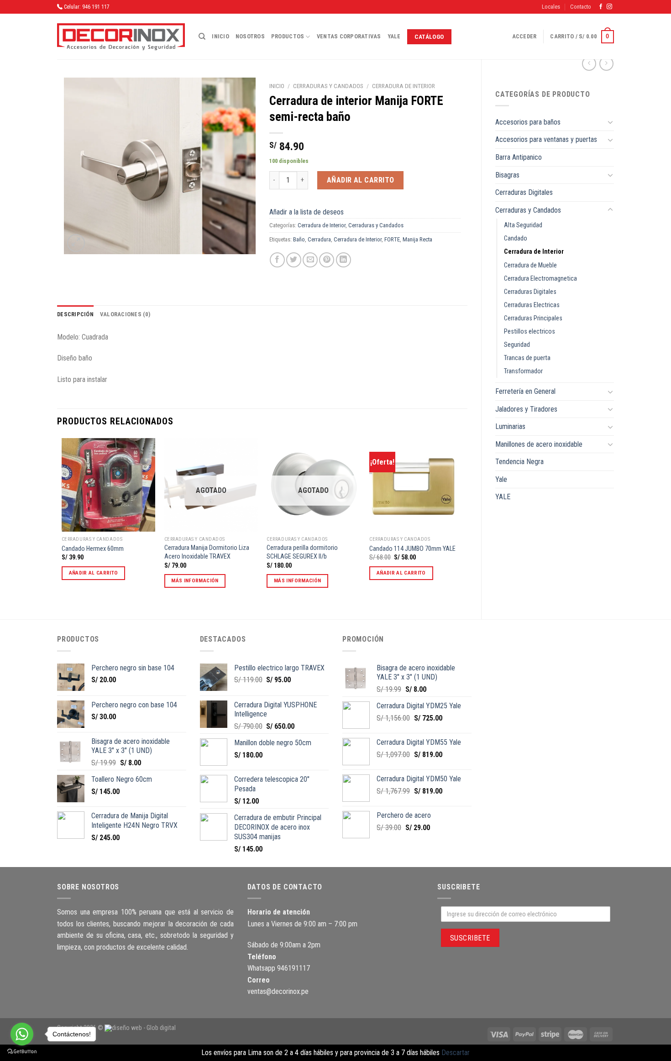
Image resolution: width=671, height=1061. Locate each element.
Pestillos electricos (529, 331)
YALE (502, 496)
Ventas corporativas (349, 36)
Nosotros (250, 36)
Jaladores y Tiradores (526, 409)
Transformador (523, 371)
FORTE (392, 239)
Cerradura (319, 239)
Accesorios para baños (528, 122)
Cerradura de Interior (534, 252)
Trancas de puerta (527, 358)
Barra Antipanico (518, 157)
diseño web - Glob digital (144, 1028)
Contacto (580, 6)
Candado (515, 238)
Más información (194, 580)
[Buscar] (202, 36)
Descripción (75, 314)
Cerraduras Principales (533, 318)
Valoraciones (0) (125, 314)
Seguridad (517, 345)
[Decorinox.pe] (121, 36)
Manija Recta (417, 239)
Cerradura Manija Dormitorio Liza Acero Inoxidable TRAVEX (206, 552)
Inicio (220, 36)
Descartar (455, 1052)
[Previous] (62, 521)
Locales (551, 6)
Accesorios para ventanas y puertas (546, 139)
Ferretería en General (525, 391)
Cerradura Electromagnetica (540, 278)
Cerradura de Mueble (530, 265)
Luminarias (510, 426)
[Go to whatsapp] (21, 1034)
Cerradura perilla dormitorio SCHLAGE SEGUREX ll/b (302, 552)
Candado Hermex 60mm (93, 549)
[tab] (75, 314)
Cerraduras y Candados (528, 210)
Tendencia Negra (519, 461)
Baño (299, 239)
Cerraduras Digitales (524, 192)
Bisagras (507, 175)
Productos (287, 36)
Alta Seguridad (523, 225)
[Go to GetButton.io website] (22, 1052)
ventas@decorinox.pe (278, 991)
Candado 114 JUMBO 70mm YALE (412, 549)
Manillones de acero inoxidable (538, 444)
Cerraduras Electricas (532, 305)
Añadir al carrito (360, 180)
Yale (394, 36)
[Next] (462, 521)
